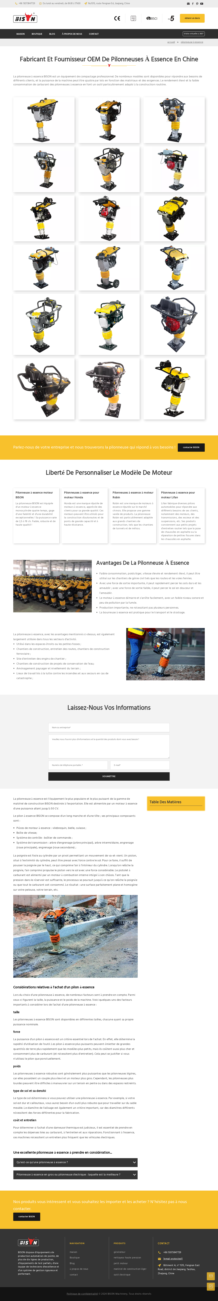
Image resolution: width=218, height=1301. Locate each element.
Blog (52, 34)
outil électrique (122, 1275)
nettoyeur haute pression (127, 1258)
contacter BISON (191, 447)
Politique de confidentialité (82, 1294)
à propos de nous (72, 34)
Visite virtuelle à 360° (194, 33)
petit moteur (121, 1263)
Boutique (37, 34)
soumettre (108, 776)
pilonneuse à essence (192, 42)
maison (20, 34)
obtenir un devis (192, 18)
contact (94, 34)
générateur (119, 1252)
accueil (171, 42)
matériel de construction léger (130, 1269)
